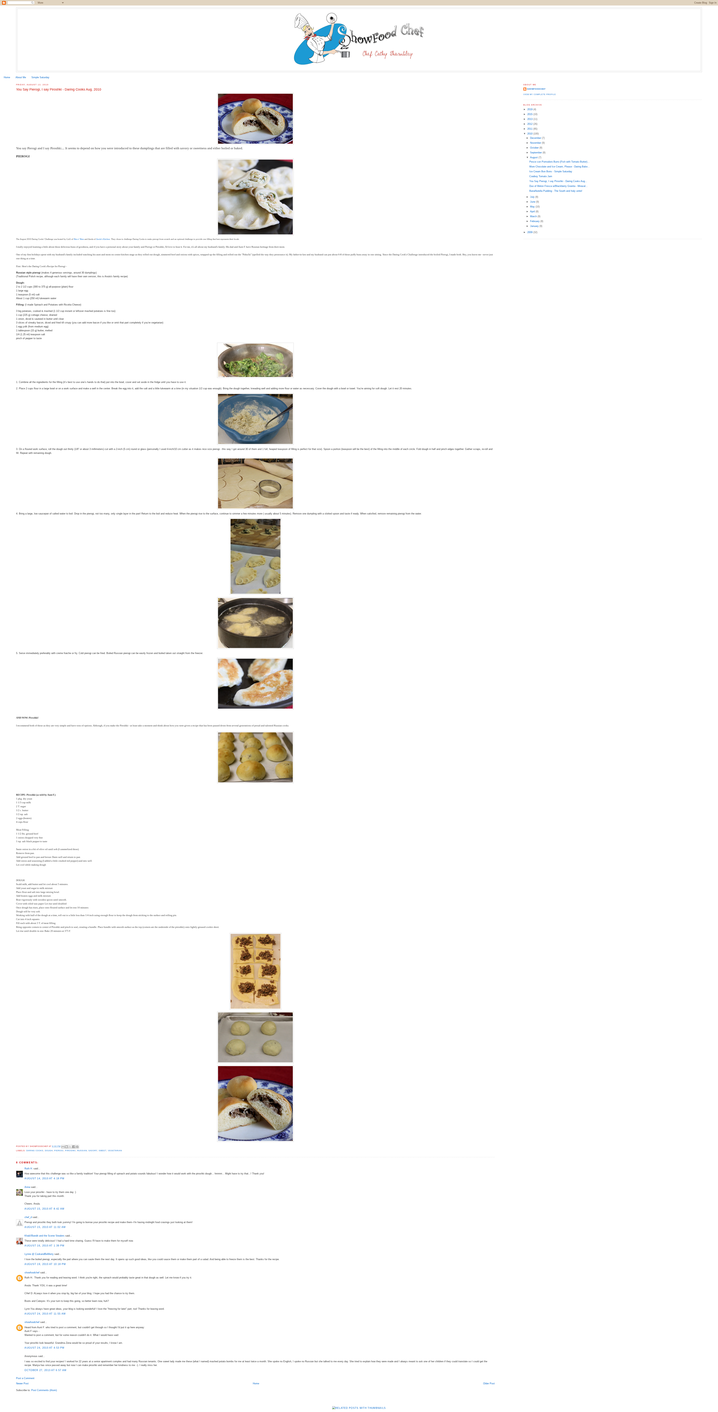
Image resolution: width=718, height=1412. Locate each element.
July (532, 196)
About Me (21, 77)
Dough (49, 1151)
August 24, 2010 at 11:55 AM (45, 1313)
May (533, 206)
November (536, 142)
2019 (530, 109)
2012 (530, 124)
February (535, 221)
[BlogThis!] (66, 1147)
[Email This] (63, 1147)
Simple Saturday (40, 77)
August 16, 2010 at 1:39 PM (44, 1245)
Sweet (102, 1151)
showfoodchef (31, 1272)
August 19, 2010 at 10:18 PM (45, 1264)
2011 (530, 128)
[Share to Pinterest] (77, 1147)
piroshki (70, 1151)
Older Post (489, 1383)
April (533, 211)
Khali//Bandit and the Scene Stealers (44, 1235)
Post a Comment (25, 1378)
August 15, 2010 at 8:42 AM (44, 1208)
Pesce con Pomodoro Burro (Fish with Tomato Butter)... (559, 161)
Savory (92, 1151)
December (536, 138)
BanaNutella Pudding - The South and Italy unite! (555, 191)
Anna (27, 1187)
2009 (530, 232)
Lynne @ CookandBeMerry (39, 1254)
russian (82, 1151)
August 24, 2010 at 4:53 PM (44, 1347)
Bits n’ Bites (79, 239)
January (534, 226)
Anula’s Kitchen (103, 239)
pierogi (59, 1151)
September (536, 152)
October (534, 147)
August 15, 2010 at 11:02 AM (45, 1227)
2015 (530, 114)
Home (7, 77)
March (534, 216)
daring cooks (34, 1151)
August (534, 157)
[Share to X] (70, 1147)
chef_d (28, 1217)
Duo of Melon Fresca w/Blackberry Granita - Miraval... (558, 186)
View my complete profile (539, 94)
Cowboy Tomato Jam (540, 176)
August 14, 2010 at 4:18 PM (44, 1178)
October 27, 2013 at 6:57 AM (45, 1370)
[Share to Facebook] (74, 1147)
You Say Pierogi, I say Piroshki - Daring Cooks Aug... (558, 181)
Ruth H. (28, 1168)
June (533, 201)
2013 (530, 119)
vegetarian (115, 1151)
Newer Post (22, 1383)
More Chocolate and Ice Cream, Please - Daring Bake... (559, 166)
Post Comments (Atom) (44, 1390)
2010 (530, 133)
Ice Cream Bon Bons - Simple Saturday (550, 171)
